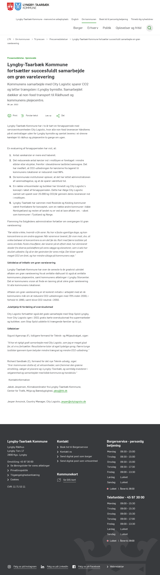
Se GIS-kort (69, 480)
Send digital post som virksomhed (79, 461)
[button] (46, 115)
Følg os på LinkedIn (57, 566)
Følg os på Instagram (25, 566)
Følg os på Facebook (89, 566)
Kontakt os (66, 452)
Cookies (14, 479)
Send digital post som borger (76, 456)
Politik (107, 28)
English (75, 19)
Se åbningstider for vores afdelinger (30, 466)
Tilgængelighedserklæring (25, 475)
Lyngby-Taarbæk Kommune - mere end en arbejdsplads (42, 19)
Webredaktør (117, 566)
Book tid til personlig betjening (113, 19)
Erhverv (93, 28)
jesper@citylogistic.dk (73, 402)
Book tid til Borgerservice (74, 447)
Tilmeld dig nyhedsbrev (142, 19)
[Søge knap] (149, 28)
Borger (78, 28)
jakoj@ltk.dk (60, 391)
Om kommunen (89, 19)
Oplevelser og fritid (128, 28)
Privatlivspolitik (19, 470)
